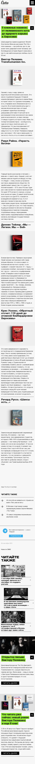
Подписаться (16, 536)
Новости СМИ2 (6, 549)
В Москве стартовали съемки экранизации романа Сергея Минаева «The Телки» (19, 509)
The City (5, 3)
